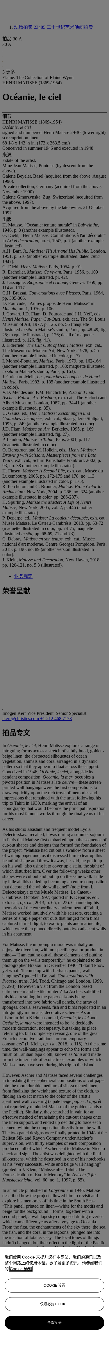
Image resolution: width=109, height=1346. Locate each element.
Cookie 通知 (21, 1268)
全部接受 (54, 1323)
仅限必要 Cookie (54, 1304)
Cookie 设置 (54, 1285)
